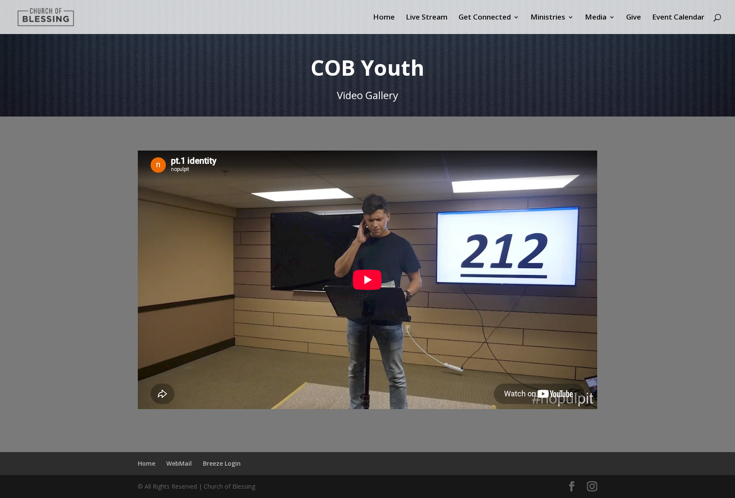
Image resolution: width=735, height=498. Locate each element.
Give (633, 18)
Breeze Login (222, 463)
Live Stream (426, 18)
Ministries (547, 18)
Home (384, 18)
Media (596, 18)
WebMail (179, 463)
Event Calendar (678, 18)
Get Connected (485, 18)
